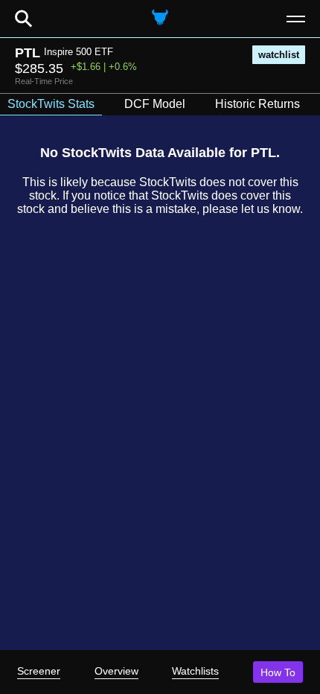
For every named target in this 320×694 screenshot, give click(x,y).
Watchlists (195, 671)
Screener (38, 671)
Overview (116, 671)
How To (277, 672)
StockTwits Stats (51, 104)
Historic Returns (257, 104)
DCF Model (154, 104)
